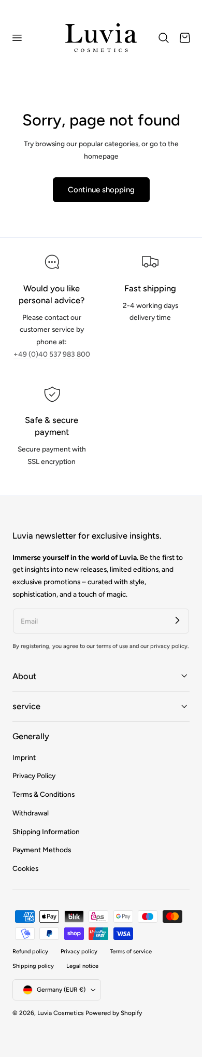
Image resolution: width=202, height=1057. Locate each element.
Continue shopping (101, 189)
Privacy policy (79, 951)
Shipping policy (33, 966)
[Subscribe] (177, 620)
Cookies (25, 868)
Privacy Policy (33, 775)
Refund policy (30, 951)
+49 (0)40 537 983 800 (51, 354)
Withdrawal (30, 813)
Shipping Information (46, 831)
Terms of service (131, 951)
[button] (16, 38)
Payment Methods (41, 849)
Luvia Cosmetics (60, 1013)
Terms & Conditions (43, 794)
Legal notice (82, 966)
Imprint (24, 757)
